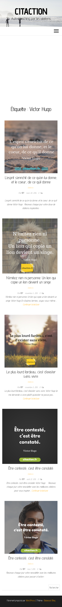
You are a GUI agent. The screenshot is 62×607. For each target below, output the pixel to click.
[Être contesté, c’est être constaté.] (29, 436)
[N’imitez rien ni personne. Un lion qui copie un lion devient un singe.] (29, 245)
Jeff (23, 193)
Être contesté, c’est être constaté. (31, 468)
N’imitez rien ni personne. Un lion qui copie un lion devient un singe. (31, 279)
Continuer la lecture (31, 304)
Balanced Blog (49, 600)
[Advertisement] (31, 68)
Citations (30, 187)
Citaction (31, 11)
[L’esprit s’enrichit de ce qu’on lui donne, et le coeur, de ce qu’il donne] (31, 146)
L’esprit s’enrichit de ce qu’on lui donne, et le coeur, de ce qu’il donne (31, 179)
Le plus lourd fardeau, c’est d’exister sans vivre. (31, 374)
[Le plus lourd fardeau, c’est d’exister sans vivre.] (31, 341)
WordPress (30, 600)
